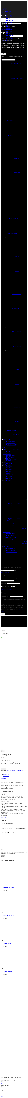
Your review (4, 835)
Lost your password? (6, 589)
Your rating (4, 832)
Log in (13, 26)
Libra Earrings (7, 971)
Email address (5, 596)
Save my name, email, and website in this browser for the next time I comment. (14, 852)
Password (4, 583)
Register (3, 53)
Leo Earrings (7, 943)
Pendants (9, 770)
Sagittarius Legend (9, 887)
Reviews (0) (6, 776)
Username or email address (9, 579)
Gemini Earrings (8, 915)
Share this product (5, 772)
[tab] (15, 774)
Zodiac (13, 770)
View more (4, 1084)
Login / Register (5, 572)
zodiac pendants (20, 770)
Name (2, 847)
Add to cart (3, 769)
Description (6, 774)
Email (2, 849)
